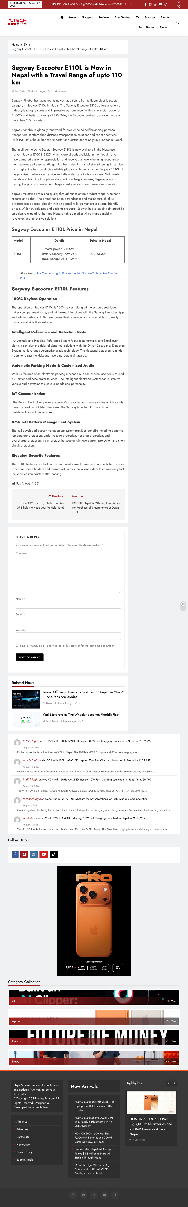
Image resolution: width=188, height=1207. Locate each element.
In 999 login (30, 741)
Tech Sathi (52, 721)
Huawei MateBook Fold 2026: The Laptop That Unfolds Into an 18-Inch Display (95, 1106)
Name (21, 599)
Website (21, 630)
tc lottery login (32, 799)
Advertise (22, 1129)
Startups (150, 17)
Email (20, 614)
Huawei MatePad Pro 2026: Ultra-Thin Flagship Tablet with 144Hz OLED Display (94, 1122)
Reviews (103, 17)
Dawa (49, 703)
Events (165, 17)
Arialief (27, 818)
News (72, 17)
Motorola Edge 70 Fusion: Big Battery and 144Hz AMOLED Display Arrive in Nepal (92, 1169)
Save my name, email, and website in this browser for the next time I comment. (67, 646)
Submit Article (25, 1160)
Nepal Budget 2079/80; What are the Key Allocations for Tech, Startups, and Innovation (96, 799)
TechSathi (20, 91)
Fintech (164, 27)
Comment (23, 553)
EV (137, 17)
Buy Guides (122, 17)
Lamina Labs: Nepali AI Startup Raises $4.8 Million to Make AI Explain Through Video (93, 1153)
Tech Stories (146, 27)
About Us (22, 1122)
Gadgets (87, 17)
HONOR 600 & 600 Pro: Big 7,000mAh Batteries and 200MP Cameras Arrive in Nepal (87, 4)
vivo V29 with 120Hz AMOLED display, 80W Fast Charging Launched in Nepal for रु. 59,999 (96, 741)
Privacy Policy (24, 1152)
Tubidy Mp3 (30, 760)
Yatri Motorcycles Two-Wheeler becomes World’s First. (81, 714)
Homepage (23, 1145)
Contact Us (23, 1137)
